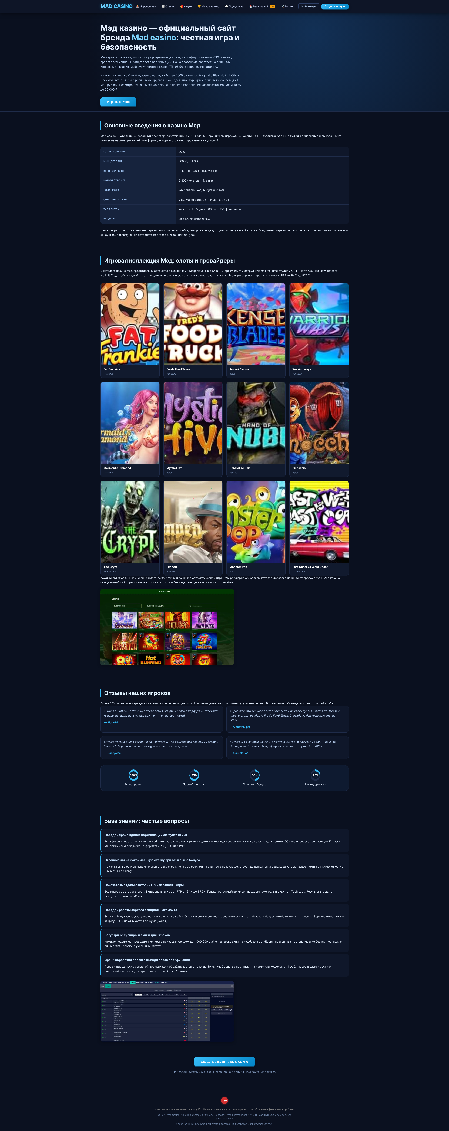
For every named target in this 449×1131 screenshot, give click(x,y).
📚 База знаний (261, 6)
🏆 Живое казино (208, 6)
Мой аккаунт (309, 6)
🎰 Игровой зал (146, 6)
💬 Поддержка (234, 6)
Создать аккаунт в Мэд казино (224, 1061)
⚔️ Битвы (287, 6)
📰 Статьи (168, 6)
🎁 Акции (186, 6)
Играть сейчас (118, 102)
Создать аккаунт (335, 6)
